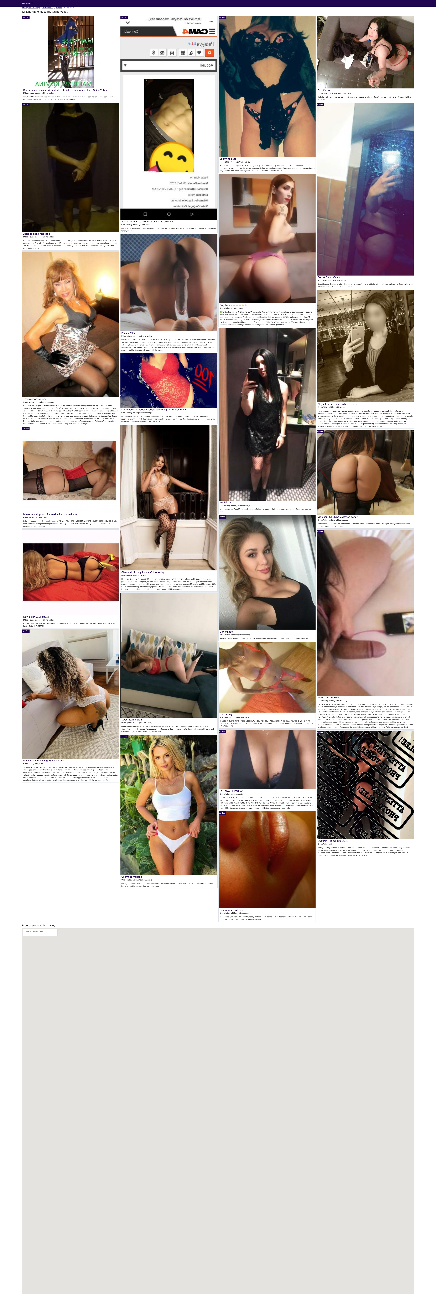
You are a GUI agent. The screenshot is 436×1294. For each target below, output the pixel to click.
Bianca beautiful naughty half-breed (43, 760)
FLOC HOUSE (27, 3)
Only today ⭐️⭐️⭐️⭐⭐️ (233, 305)
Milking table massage (31, 8)
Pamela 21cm (128, 333)
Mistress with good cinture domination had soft (50, 514)
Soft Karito (324, 90)
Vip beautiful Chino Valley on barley (338, 516)
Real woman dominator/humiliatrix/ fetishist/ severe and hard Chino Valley (65, 90)
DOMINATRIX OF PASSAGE (333, 840)
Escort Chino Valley (329, 277)
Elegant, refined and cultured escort (338, 404)
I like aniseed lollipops (231, 910)
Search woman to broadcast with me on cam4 (147, 221)
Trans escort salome (34, 399)
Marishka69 (226, 631)
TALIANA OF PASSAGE (232, 791)
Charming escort (228, 158)
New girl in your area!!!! (36, 616)
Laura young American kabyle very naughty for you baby (153, 409)
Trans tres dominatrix (330, 697)
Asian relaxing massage (36, 233)
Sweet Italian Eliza (131, 719)
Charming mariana (131, 876)
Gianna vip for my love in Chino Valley (142, 572)
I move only (226, 714)
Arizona (59, 8)
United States (47, 8)
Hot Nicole (225, 502)
